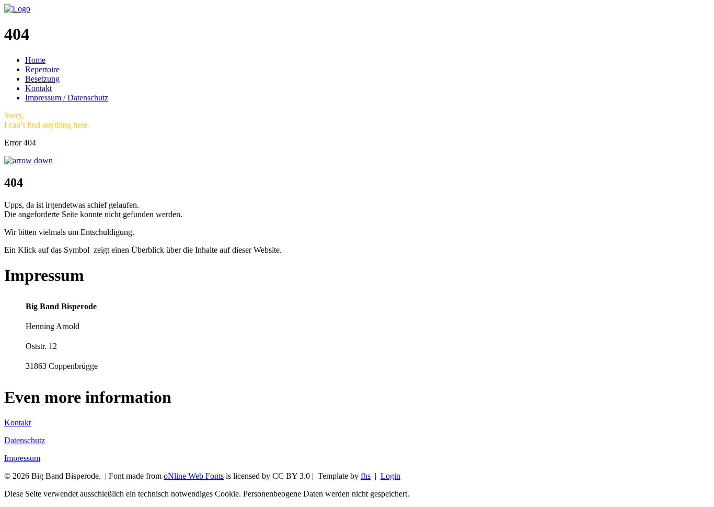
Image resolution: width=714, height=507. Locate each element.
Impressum (22, 458)
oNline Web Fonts (194, 475)
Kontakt (38, 88)
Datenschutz (24, 440)
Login (390, 475)
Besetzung (42, 78)
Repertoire (42, 69)
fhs (366, 475)
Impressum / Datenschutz (66, 97)
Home (35, 59)
